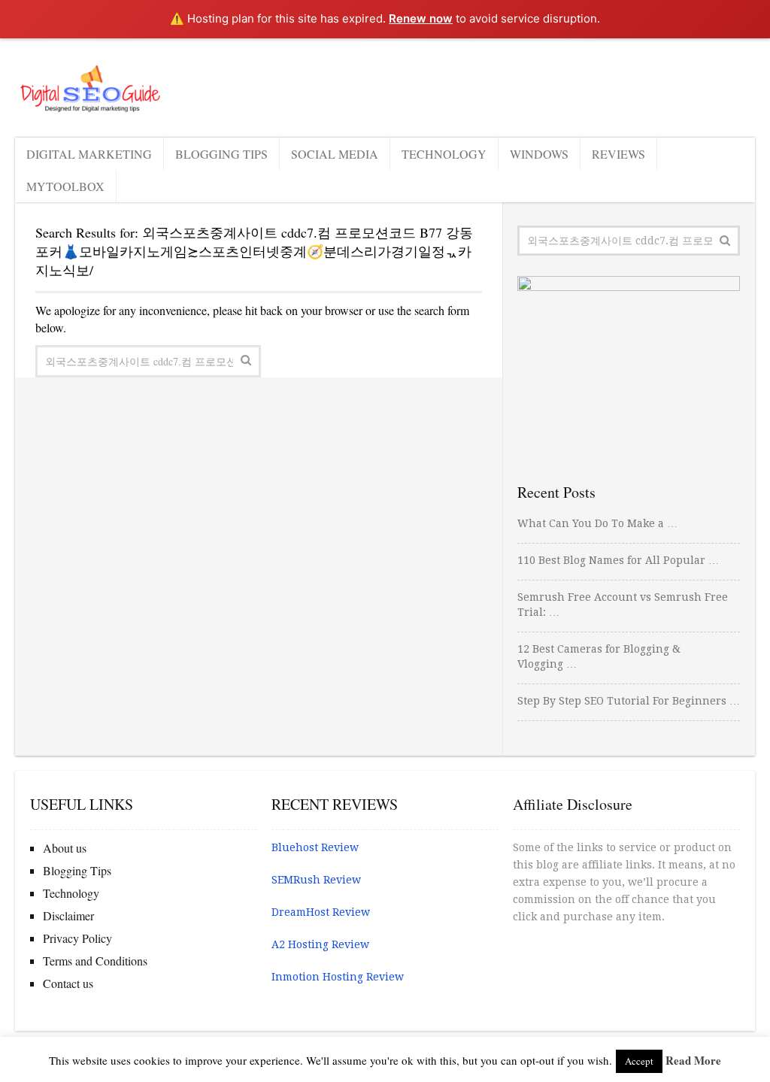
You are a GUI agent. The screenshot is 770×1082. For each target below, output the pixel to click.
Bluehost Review (315, 847)
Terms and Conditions (95, 960)
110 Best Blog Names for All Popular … (618, 560)
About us (64, 848)
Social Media (334, 154)
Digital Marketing (89, 154)
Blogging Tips (221, 154)
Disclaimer (68, 915)
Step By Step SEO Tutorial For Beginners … (628, 701)
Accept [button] (639, 1061)
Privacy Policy (77, 938)
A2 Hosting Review (320, 944)
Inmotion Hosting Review (337, 977)
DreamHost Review (320, 912)
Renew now (421, 18)
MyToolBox (65, 186)
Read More (693, 1060)
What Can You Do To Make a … (597, 523)
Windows (539, 154)
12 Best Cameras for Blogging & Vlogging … (599, 656)
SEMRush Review (316, 880)
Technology (444, 154)
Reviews (618, 154)
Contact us (68, 983)
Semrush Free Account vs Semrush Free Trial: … (622, 604)
